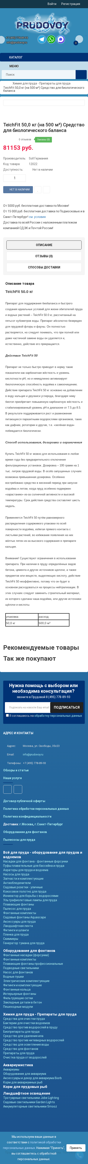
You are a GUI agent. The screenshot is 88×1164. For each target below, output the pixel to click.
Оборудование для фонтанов (25, 832)
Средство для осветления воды (26, 1044)
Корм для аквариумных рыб (23, 1082)
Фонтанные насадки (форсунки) (26, 955)
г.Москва (26, 824)
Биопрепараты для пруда (21, 1031)
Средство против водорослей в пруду (30, 1027)
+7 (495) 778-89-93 (17, 37)
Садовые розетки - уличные (23, 887)
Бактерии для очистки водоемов (26, 1023)
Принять (76, 1148)
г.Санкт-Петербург (49, 824)
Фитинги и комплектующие (22, 985)
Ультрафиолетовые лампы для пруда (30, 900)
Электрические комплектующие (26, 981)
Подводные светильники (21, 968)
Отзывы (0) (44, 256)
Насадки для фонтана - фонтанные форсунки (35, 861)
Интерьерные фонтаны (19, 994)
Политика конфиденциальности (27, 816)
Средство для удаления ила (23, 1036)
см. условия (37, 217)
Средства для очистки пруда (24, 1018)
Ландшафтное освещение (26, 1093)
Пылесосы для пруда (19, 839)
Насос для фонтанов (18, 972)
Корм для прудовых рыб (25, 1086)
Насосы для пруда (16, 874)
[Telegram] (42, 39)
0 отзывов (25, 139)
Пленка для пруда (16, 934)
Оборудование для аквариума (24, 1073)
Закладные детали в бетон (22, 1002)
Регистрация (70, 4)
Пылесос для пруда (17, 908)
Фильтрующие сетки (18, 998)
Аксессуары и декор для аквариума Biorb (32, 1078)
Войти (52, 4)
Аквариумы (11, 1069)
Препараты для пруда (18, 1053)
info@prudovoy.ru (17, 42)
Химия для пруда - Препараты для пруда (39, 1014)
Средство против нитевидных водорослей (33, 1040)
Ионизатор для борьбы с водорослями (30, 896)
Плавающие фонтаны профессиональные (33, 963)
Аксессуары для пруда (19, 921)
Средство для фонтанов (20, 1049)
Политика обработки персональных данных (36, 808)
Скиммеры (10, 938)
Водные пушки (13, 976)
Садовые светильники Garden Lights (29, 1102)
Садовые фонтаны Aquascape (24, 917)
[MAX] (61, 39)
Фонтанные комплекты (19, 913)
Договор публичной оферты (24, 801)
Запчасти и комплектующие (23, 878)
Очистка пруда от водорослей (25, 1057)
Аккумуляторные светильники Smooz (30, 1106)
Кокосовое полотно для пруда (24, 891)
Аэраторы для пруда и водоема (25, 870)
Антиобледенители (17, 883)
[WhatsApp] (51, 39)
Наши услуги (12, 778)
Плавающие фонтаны (18, 904)
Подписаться (67, 707)
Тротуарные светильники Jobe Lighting (31, 1098)
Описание (44, 245)
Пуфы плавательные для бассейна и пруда (33, 865)
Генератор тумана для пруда (23, 943)
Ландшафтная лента (18, 926)
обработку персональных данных (58, 715)
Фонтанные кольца (17, 989)
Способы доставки (44, 267)
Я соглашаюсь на (45, 715)
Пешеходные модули (18, 1006)
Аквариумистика (18, 1065)
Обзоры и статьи (16, 770)
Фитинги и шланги (16, 930)
